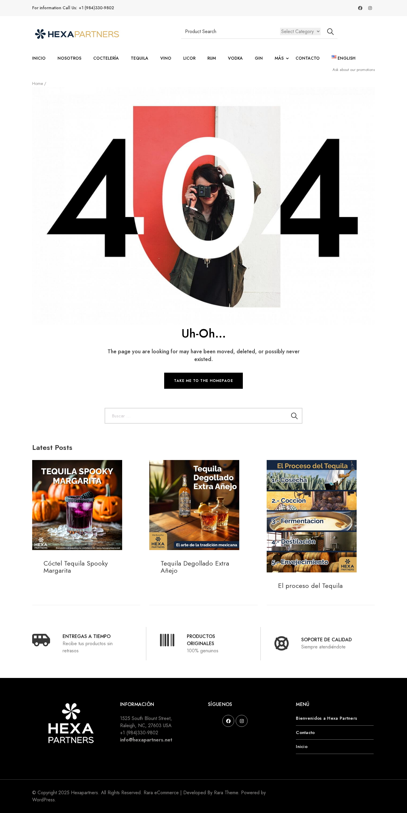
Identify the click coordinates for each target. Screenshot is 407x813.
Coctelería (106, 58)
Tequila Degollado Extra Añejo (195, 566)
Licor (189, 58)
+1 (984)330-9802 (96, 8)
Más (279, 58)
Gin (259, 58)
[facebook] (228, 721)
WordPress (43, 799)
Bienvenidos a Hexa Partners (326, 718)
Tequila (139, 58)
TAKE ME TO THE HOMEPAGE (203, 380)
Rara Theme (226, 792)
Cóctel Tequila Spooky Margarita (76, 566)
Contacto (308, 58)
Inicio (39, 58)
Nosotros (69, 58)
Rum (211, 58)
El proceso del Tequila (310, 585)
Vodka (235, 58)
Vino (165, 58)
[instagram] (242, 721)
